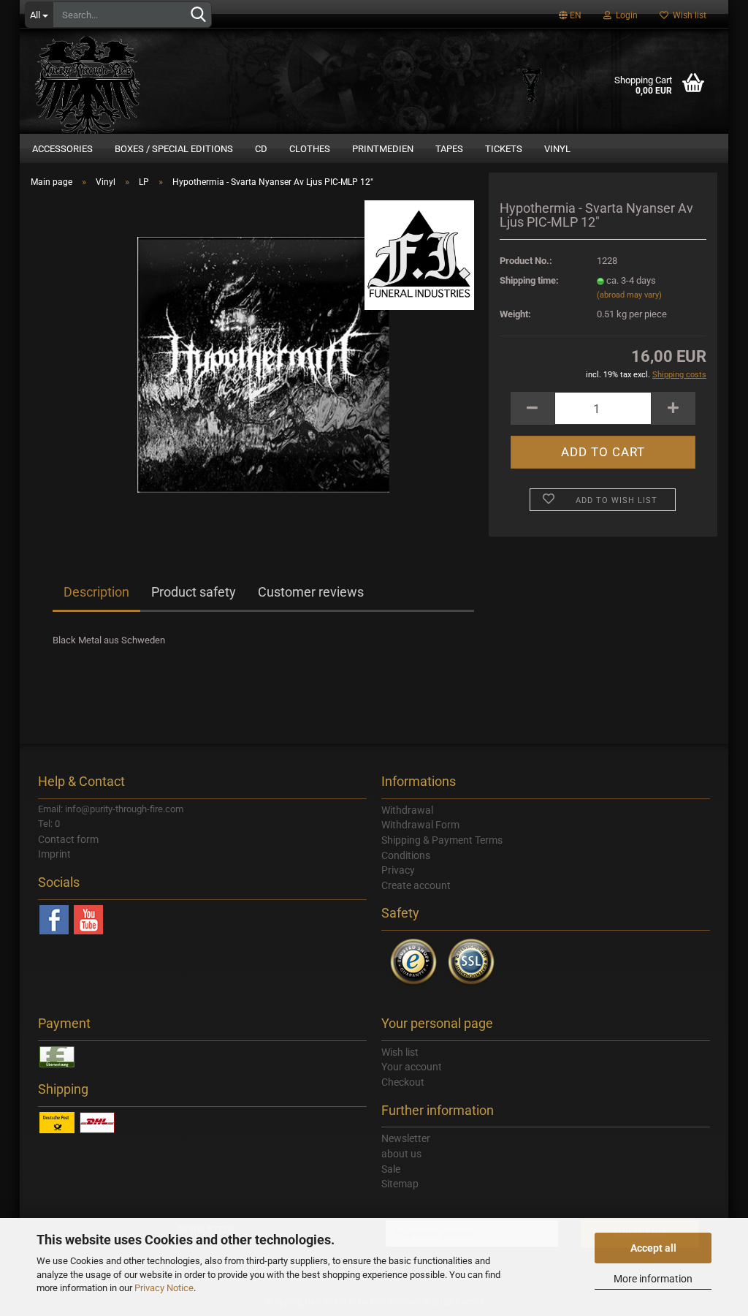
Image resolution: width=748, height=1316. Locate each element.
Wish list (687, 15)
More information (653, 1279)
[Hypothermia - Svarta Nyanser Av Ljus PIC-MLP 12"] (263, 363)
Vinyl (557, 148)
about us (401, 1154)
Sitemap (400, 1184)
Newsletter (405, 1138)
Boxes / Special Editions (174, 148)
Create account (416, 885)
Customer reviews (311, 592)
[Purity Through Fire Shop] (143, 73)
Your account (411, 1067)
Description (96, 592)
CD (261, 148)
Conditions (405, 855)
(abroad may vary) (629, 295)
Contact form (68, 839)
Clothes (309, 148)
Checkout (402, 1082)
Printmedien (382, 148)
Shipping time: (529, 280)
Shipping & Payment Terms (442, 840)
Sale (390, 1169)
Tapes (449, 148)
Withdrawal (407, 810)
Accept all (653, 1248)
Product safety (193, 592)
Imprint (54, 854)
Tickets (503, 148)
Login (624, 15)
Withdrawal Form (420, 825)
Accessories (62, 148)
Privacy (398, 870)
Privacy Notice (164, 1287)
